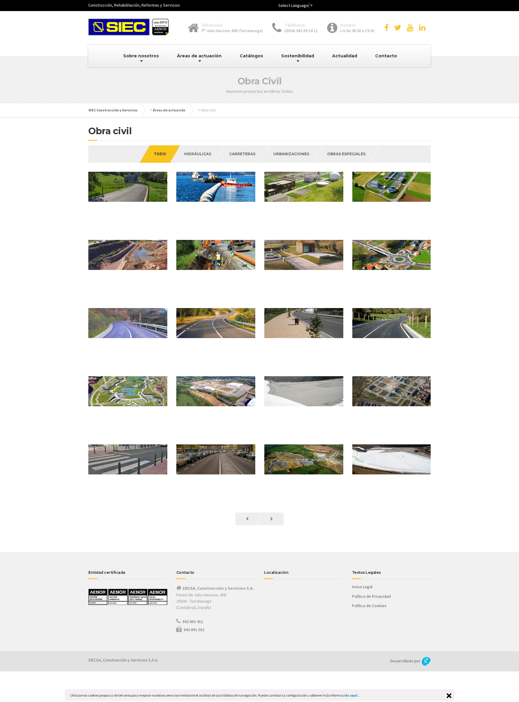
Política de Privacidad (371, 596)
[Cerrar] (449, 695)
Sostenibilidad (297, 56)
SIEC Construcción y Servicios (113, 110)
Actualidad (344, 56)
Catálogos (251, 56)
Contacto (386, 56)
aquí (353, 695)
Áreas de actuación (199, 56)
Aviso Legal (362, 586)
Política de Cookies (369, 605)
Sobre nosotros (141, 56)
